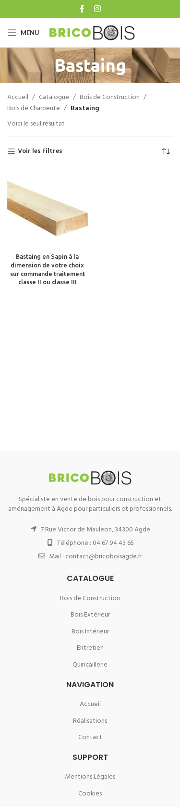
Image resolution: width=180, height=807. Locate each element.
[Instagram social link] (96, 9)
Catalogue (54, 97)
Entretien (90, 648)
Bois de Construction (110, 97)
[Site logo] (92, 32)
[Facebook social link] (82, 9)
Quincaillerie (90, 664)
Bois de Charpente (33, 108)
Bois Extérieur (90, 614)
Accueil (17, 97)
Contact (90, 737)
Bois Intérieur (90, 631)
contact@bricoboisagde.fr (103, 556)
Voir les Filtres (40, 152)
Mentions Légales (90, 776)
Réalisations (90, 721)
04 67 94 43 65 (113, 543)
